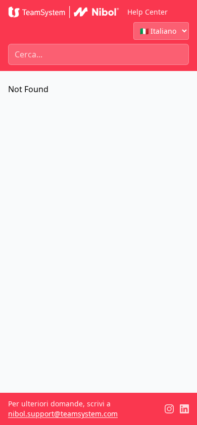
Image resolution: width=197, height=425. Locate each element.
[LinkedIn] (184, 408)
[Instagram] (169, 408)
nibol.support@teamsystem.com (63, 413)
